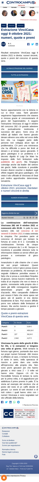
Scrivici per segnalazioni (11, 445)
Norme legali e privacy (10, 452)
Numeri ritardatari (19, 198)
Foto (3, 454)
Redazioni (6, 431)
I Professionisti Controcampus (28, 20)
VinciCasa (21, 5)
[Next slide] (37, 12)
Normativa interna (8, 449)
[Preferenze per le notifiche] (4, 478)
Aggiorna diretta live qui (10, 213)
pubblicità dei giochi (11, 162)
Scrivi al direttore (8, 440)
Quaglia (32, 7)
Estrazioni (11, 25)
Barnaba (14, 7)
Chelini (5, 7)
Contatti (5, 434)
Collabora (5, 436)
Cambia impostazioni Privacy (15, 476)
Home (4, 25)
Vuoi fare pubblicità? (9, 443)
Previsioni (19, 204)
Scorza (23, 7)
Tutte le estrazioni (19, 75)
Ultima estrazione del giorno (19, 68)
